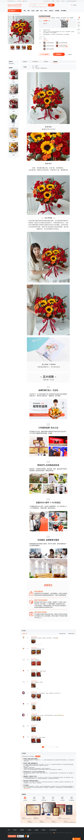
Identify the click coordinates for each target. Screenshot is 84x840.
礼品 (41, 10)
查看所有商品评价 (71, 633)
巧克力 (45, 10)
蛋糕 (37, 10)
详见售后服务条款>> (27, 788)
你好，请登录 (46, 1)
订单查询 (53, 1)
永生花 (37, 7)
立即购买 (58, 54)
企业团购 (57, 10)
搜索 (51, 5)
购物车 (63, 1)
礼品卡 (45, 7)
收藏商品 (70, 54)
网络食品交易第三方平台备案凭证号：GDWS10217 (45, 832)
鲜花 (29, 10)
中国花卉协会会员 (10, 832)
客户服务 (57, 1)
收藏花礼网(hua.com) (12, 1)
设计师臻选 (63, 10)
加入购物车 (45, 54)
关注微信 (19, 1)
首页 (25, 10)
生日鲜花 (40, 7)
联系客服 (38, 756)
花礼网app (25, 1)
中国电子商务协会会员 (16, 832)
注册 (49, 1)
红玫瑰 (34, 7)
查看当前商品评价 (62, 633)
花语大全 (51, 10)
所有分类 (13, 10)
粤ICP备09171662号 (34, 832)
